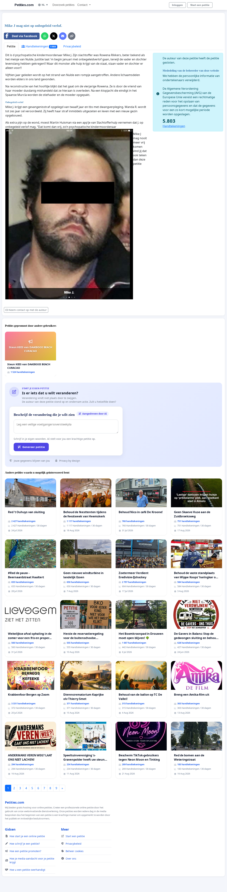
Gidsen (10, 829)
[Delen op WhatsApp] (44, 36)
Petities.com (24, 5)
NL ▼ (45, 4)
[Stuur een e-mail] (63, 36)
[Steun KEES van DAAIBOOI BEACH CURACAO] (30, 354)
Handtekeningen (40, 46)
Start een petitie (199, 5)
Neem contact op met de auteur (28, 310)
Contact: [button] (82, 4)
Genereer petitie (33, 447)
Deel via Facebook (24, 36)
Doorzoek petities (63, 4)
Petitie (11, 46)
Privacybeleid (72, 46)
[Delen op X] (53, 36)
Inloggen (177, 5)
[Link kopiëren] (71, 36)
